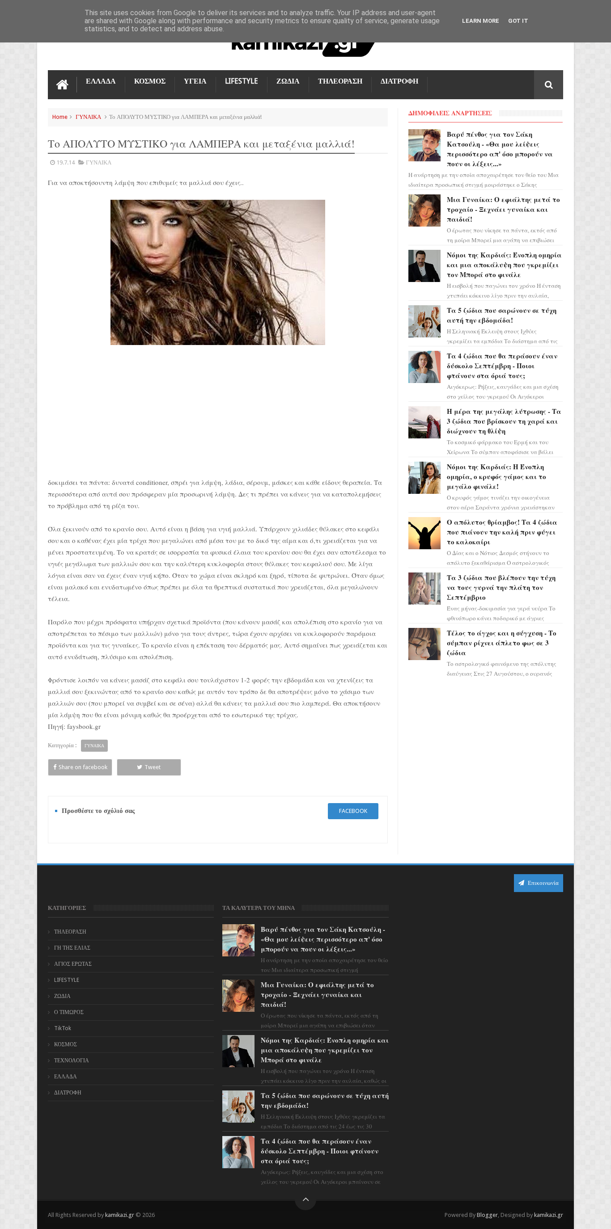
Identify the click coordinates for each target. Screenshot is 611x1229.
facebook (353, 811)
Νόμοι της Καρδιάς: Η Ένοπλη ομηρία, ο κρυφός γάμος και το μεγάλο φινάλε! (496, 476)
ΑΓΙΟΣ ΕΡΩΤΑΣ (73, 964)
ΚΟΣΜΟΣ (149, 81)
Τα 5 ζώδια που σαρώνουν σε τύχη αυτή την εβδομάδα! (501, 315)
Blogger (487, 1215)
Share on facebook (83, 767)
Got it (518, 20)
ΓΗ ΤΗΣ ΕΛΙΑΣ (72, 948)
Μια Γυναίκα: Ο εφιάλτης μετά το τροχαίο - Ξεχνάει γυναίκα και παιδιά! (503, 209)
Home (60, 117)
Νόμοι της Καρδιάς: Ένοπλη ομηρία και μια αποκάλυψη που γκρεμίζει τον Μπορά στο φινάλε (504, 264)
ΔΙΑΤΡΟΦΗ (399, 81)
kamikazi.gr (119, 1215)
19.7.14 (65, 162)
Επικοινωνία (542, 883)
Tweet (152, 767)
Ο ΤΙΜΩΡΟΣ (69, 1012)
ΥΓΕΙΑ (195, 81)
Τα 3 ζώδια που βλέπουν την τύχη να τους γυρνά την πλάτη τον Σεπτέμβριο (501, 587)
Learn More (480, 20)
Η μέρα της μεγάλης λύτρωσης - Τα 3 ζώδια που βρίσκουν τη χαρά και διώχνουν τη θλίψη (504, 421)
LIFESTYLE (241, 81)
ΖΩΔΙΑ (288, 81)
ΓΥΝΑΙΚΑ (88, 117)
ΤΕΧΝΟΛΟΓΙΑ (71, 1060)
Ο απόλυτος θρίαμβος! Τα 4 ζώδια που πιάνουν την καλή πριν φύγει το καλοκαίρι (502, 532)
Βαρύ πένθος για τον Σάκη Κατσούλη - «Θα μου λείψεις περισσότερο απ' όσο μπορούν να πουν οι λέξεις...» (500, 148)
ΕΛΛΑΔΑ (101, 81)
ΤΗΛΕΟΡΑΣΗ (340, 81)
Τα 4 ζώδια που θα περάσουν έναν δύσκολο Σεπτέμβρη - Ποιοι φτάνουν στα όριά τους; (502, 365)
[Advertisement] (218, 410)
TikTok (62, 1028)
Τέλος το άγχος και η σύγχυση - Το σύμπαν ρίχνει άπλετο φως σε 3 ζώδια (501, 642)
